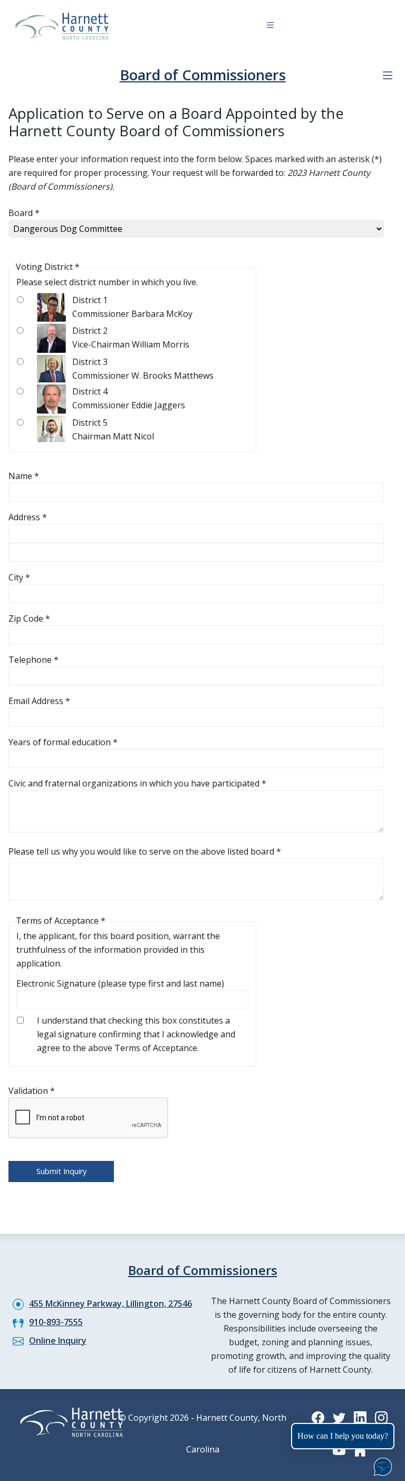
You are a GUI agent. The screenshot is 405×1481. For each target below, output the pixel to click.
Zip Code (29, 618)
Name (23, 476)
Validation (31, 1090)
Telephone (33, 659)
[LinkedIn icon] (360, 1417)
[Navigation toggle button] (270, 26)
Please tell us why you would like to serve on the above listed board (144, 851)
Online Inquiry (57, 1340)
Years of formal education (63, 742)
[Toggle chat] (380, 1465)
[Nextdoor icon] (360, 1450)
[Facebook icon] (318, 1417)
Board (24, 213)
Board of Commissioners (203, 75)
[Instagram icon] (381, 1417)
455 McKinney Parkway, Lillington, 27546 (110, 1303)
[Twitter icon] (339, 1417)
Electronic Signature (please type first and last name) (120, 983)
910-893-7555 (56, 1322)
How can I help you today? (342, 1435)
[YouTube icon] (339, 1450)
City (19, 577)
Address (27, 517)
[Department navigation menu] (387, 75)
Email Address (39, 701)
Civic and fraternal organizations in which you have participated (137, 783)
